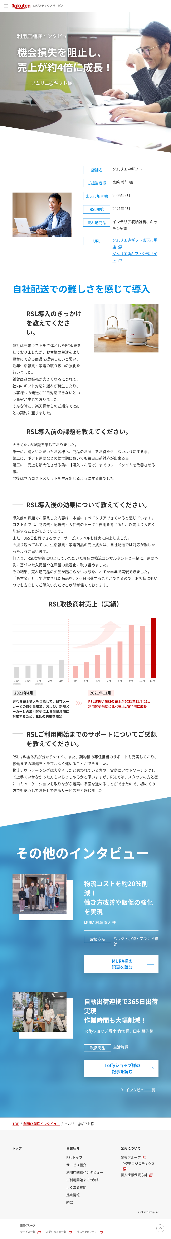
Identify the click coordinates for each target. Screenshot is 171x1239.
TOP (16, 1123)
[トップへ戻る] (160, 1228)
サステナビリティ (87, 1231)
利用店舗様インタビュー (41, 1123)
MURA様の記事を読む (122, 964)
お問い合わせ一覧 (56, 1231)
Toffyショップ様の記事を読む (122, 1068)
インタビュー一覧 (141, 1090)
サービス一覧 (27, 1231)
